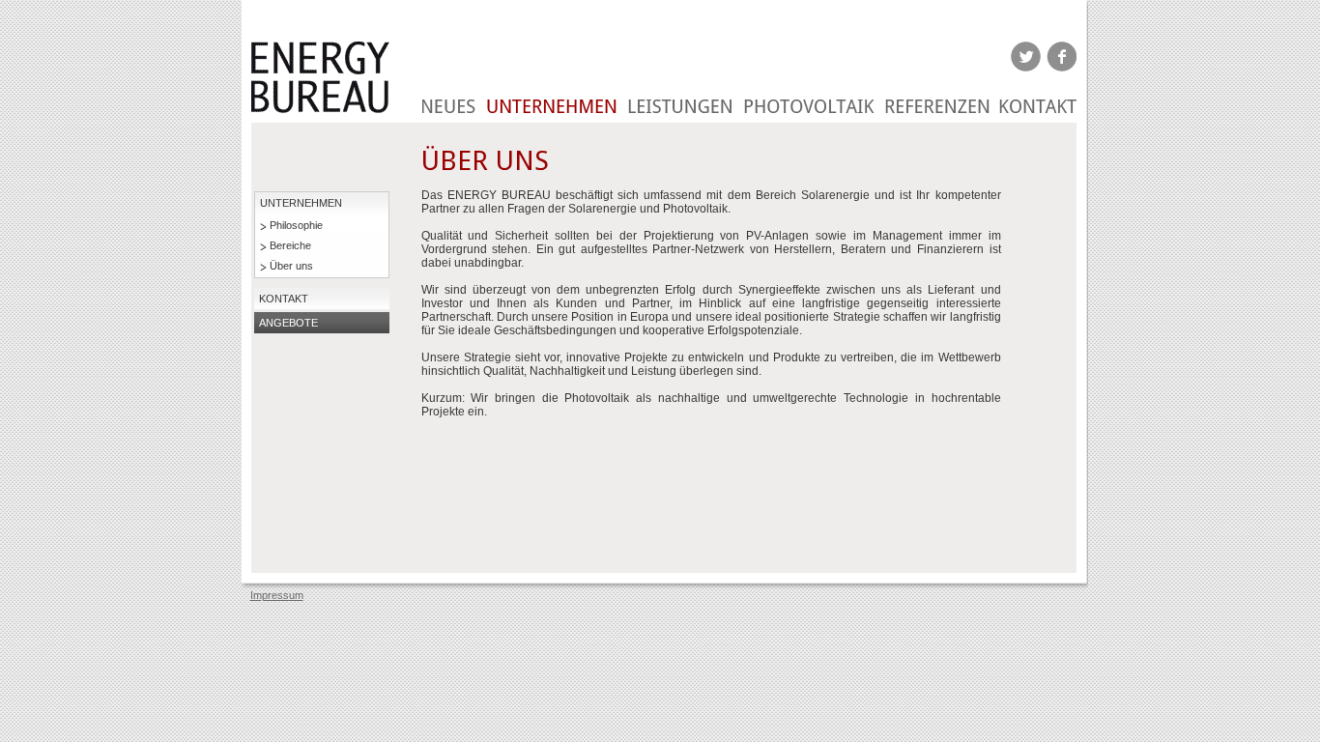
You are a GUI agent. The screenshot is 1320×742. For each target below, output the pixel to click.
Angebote (288, 322)
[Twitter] (1026, 56)
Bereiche (290, 245)
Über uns (291, 265)
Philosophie (296, 225)
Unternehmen (301, 203)
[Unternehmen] (552, 96)
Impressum (276, 595)
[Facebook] (1061, 56)
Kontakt (283, 298)
